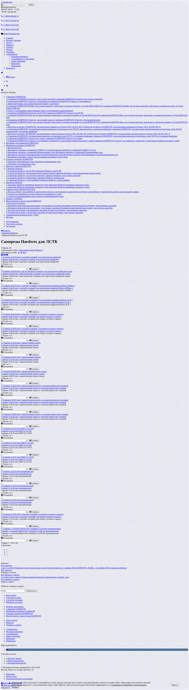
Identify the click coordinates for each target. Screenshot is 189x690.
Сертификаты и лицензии (22, 59)
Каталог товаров (13, 40)
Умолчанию (24, 250)
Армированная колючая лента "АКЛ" (22, 215)
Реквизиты (16, 66)
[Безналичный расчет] (16, 663)
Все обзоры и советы (10, 575)
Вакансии (15, 63)
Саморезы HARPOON (16, 97)
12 (19, 252)
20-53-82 (11, 29)
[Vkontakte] (7, 650)
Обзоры (9, 47)
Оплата (9, 50)
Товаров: (5, 248)
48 (21, 252)
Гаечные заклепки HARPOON (19, 159)
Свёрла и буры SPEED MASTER (20, 189)
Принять (175, 685)
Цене (32, 250)
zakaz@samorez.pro (11, 34)
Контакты (10, 68)
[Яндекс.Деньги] (14, 658)
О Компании (11, 54)
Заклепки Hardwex (14, 182)
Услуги (9, 43)
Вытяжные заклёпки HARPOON (20, 145)
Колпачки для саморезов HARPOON (22, 143)
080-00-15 (11, 16)
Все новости (6, 565)
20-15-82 (11, 25)
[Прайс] (7, 255)
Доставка (10, 52)
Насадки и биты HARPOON (18, 166)
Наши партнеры (18, 61)
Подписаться (31, 591)
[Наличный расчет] (15, 661)
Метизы (9, 217)
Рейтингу (39, 250)
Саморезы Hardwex (14, 168)
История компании (19, 56)
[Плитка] (2, 255)
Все (24, 252)
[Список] (4, 255)
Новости (10, 45)
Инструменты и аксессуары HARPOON (23, 201)
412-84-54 (11, 20)
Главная (9, 38)
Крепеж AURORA (14, 199)
